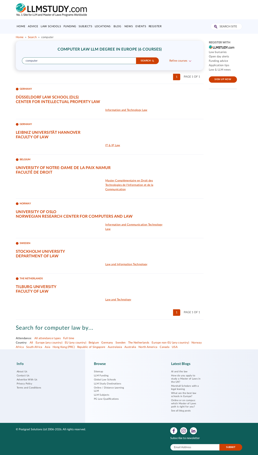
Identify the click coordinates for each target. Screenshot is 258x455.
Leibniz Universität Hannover (48, 132)
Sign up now (222, 79)
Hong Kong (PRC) (64, 347)
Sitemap (98, 371)
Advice (33, 26)
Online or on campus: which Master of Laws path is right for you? (183, 403)
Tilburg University (36, 287)
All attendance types (47, 338)
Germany (107, 342)
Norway (196, 342)
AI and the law (179, 371)
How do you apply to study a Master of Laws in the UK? (185, 378)
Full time (68, 338)
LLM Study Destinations (107, 384)
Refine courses (178, 60)
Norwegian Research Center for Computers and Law (74, 216)
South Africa (34, 347)
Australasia (115, 347)
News (128, 26)
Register (155, 26)
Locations (103, 26)
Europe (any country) (49, 342)
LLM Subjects (101, 395)
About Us (22, 371)
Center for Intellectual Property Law (58, 102)
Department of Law (37, 256)
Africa (20, 347)
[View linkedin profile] (193, 430)
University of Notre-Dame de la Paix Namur (63, 168)
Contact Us (23, 375)
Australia (130, 347)
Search (32, 37)
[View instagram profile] (183, 430)
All (31, 342)
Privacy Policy (24, 384)
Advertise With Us (27, 379)
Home (21, 26)
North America (147, 347)
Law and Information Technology (126, 264)
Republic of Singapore (91, 347)
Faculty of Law (32, 137)
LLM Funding (101, 375)
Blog (117, 26)
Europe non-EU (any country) (170, 342)
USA (175, 347)
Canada (164, 347)
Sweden (120, 342)
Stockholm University (40, 251)
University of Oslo (36, 212)
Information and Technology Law (126, 110)
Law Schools (51, 26)
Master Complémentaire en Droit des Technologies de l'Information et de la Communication (129, 185)
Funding (70, 26)
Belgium (94, 342)
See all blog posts (181, 411)
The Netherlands (138, 342)
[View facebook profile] (173, 430)
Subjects (85, 26)
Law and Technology (118, 299)
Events (140, 26)
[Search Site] (216, 27)
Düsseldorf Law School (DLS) (47, 97)
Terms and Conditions (29, 388)
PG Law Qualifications (106, 399)
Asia (47, 347)
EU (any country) (75, 342)
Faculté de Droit (34, 172)
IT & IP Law (112, 145)
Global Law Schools (105, 379)
